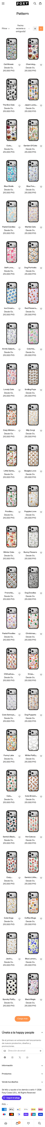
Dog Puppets (30, 715)
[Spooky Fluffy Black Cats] (12, 983)
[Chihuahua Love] (12, 658)
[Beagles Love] (33, 455)
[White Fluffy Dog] (33, 739)
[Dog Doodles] (33, 577)
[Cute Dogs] (12, 902)
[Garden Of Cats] (33, 130)
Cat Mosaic (9, 64)
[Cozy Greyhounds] (12, 861)
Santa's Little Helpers (30, 877)
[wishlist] (28, 1123)
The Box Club (8, 105)
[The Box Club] (12, 89)
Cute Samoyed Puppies (8, 715)
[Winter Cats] (12, 536)
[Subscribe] (40, 1051)
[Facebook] (5, 1057)
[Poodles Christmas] (12, 495)
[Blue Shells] (12, 170)
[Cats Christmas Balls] (12, 780)
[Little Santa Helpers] (12, 455)
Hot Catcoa (30, 837)
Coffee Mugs (30, 918)
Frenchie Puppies (9, 593)
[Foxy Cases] (22, 3)
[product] (5, 1123)
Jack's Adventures (8, 959)
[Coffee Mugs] (33, 902)
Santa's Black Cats (8, 837)
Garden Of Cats (30, 146)
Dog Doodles (30, 593)
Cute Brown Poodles (30, 796)
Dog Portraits (30, 267)
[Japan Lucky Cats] (33, 89)
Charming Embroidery (30, 64)
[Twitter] (20, 1057)
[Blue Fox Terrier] (33, 170)
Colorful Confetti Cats (30, 349)
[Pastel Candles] (12, 211)
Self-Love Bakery (8, 267)
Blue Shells (9, 186)
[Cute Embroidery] (12, 130)
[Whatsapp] (27, 1057)
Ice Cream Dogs (8, 308)
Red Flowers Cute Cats (30, 308)
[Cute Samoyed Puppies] (12, 699)
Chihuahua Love (8, 674)
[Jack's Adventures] (12, 943)
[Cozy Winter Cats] (12, 414)
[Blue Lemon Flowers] (33, 943)
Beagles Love (30, 471)
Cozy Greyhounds (8, 877)
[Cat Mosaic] (12, 48)
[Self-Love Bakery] (12, 252)
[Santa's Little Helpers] (33, 861)
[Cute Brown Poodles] (33, 780)
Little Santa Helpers (9, 471)
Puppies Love (30, 511)
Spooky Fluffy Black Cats (9, 999)
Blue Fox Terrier (30, 186)
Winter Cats (8, 552)
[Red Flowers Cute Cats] (33, 292)
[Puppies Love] (33, 495)
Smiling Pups (30, 389)
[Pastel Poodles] (12, 617)
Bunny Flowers (30, 552)
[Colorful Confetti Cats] (33, 333)
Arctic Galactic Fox (8, 349)
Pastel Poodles (8, 633)
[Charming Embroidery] (33, 48)
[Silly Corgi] (33, 414)
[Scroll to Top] (40, 1113)
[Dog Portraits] (33, 252)
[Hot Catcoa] (33, 821)
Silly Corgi (30, 430)
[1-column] (35, 28)
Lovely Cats (9, 389)
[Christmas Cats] (33, 617)
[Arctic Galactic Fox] (12, 333)
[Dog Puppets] (33, 699)
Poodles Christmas (8, 511)
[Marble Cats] (33, 211)
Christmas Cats (30, 633)
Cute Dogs (8, 918)
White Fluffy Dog (30, 755)
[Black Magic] (33, 983)
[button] (40, 3)
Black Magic (30, 999)
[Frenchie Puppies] (12, 577)
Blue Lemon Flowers (30, 959)
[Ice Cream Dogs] (12, 292)
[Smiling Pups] (33, 373)
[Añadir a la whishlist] (19, 65)
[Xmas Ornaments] (33, 658)
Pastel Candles (8, 227)
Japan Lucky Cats (30, 105)
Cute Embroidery (8, 146)
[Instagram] (12, 1057)
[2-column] (41, 28)
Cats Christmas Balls (9, 796)
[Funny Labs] (12, 739)
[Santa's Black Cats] (12, 821)
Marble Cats (30, 227)
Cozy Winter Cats (8, 430)
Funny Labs (9, 755)
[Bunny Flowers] (33, 536)
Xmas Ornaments (30, 674)
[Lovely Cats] (12, 373)
